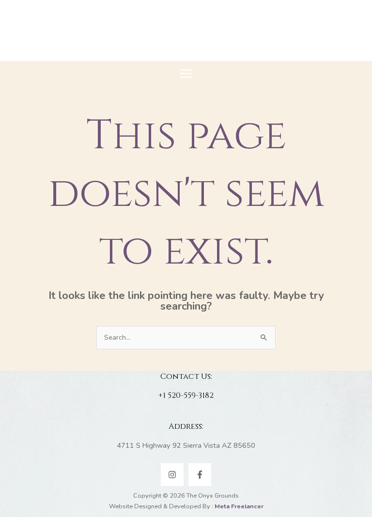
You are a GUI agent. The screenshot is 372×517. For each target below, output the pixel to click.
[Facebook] (199, 474)
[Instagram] (172, 474)
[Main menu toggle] (186, 73)
